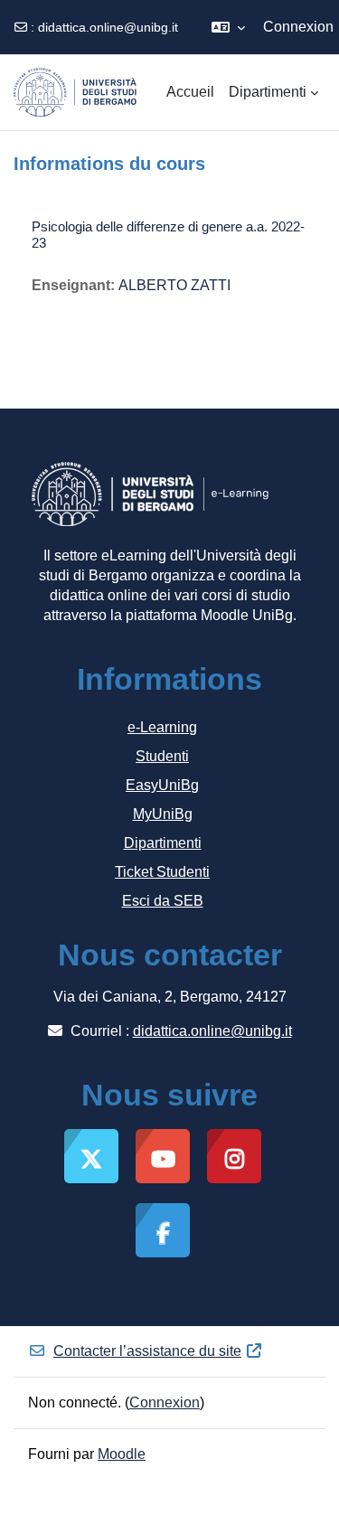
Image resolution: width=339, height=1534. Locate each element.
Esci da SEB (162, 900)
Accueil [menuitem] (190, 91)
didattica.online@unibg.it (108, 27)
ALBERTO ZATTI (174, 285)
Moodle (122, 1454)
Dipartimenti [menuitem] (267, 91)
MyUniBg (163, 814)
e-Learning (162, 727)
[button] (228, 27)
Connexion (298, 26)
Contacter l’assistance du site (147, 1351)
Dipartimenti (163, 843)
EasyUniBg (162, 785)
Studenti (162, 756)
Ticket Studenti (162, 872)
